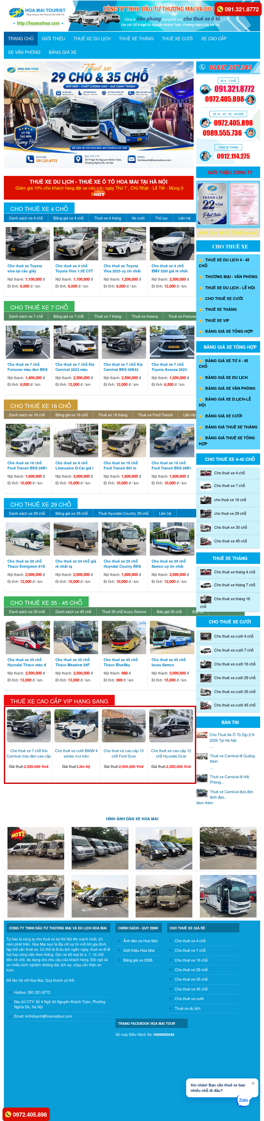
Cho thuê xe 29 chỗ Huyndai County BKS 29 (122, 566)
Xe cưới (138, 218)
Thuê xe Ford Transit (155, 414)
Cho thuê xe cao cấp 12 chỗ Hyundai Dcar (171, 753)
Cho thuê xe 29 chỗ (40, 504)
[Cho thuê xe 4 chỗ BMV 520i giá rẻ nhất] (172, 244)
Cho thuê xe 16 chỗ (40, 406)
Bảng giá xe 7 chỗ (68, 316)
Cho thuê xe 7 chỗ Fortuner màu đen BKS (27, 367)
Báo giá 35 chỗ (169, 611)
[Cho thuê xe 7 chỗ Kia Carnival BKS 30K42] (124, 342)
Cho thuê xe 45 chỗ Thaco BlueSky (121, 662)
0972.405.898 (30, 1114)
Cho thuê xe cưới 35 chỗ (234, 691)
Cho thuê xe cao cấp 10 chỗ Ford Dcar (124, 753)
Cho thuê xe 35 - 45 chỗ (46, 602)
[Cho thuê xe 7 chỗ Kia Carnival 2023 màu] (76, 342)
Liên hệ (184, 218)
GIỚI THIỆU (53, 38)
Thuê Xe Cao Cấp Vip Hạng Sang (59, 701)
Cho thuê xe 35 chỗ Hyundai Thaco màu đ (26, 662)
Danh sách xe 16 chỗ (27, 414)
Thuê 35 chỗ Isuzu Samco (124, 611)
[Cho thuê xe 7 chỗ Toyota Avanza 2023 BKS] (172, 342)
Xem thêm (204, 802)
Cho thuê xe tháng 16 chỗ (225, 602)
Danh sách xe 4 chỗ (26, 218)
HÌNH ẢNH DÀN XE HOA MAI (132, 819)
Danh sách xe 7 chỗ (26, 316)
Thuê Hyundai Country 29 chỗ (123, 513)
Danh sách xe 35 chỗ (27, 611)
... (232, 740)
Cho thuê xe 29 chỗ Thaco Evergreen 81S (26, 563)
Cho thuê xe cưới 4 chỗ (233, 636)
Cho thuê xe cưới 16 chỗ (234, 664)
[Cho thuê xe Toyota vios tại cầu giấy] (28, 244)
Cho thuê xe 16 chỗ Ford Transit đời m (121, 465)
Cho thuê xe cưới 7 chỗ (233, 650)
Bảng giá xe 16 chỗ (71, 414)
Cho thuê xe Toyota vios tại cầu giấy (24, 268)
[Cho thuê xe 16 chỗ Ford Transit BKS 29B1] (28, 440)
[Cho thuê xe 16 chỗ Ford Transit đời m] (124, 440)
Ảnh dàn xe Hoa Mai (140, 940)
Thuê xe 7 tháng (107, 316)
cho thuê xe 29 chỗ (230, 513)
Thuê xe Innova (145, 316)
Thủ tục (161, 218)
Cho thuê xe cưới (189, 998)
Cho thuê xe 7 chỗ (39, 307)
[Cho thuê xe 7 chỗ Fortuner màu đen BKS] (28, 342)
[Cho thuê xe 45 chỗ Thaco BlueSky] (124, 637)
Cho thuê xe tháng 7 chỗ (234, 584)
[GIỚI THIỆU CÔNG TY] (212, 204)
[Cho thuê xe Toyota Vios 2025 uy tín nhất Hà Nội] (124, 244)
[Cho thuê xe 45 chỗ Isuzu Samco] (172, 637)
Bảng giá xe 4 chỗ (68, 218)
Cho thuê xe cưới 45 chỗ (234, 705)
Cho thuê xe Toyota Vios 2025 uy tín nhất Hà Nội (122, 271)
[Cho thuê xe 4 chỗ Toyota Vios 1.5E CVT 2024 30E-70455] (76, 244)
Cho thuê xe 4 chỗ (39, 209)
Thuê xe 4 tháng (107, 218)
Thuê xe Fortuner (182, 316)
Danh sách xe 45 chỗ (73, 611)
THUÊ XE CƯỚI (177, 38)
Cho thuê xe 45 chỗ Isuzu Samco (169, 662)
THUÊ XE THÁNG (136, 38)
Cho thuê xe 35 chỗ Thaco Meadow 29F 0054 (72, 664)
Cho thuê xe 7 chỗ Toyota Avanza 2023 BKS (169, 369)
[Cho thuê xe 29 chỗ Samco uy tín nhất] (172, 539)
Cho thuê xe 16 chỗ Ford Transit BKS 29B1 (27, 465)
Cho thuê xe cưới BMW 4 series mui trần (76, 753)
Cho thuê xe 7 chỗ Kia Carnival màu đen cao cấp (29, 753)
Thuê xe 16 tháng (112, 414)
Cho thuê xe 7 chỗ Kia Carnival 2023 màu (74, 367)
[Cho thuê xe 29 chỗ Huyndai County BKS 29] (124, 539)
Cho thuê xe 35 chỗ (230, 527)
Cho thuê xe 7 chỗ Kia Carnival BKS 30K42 (123, 367)
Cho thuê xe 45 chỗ (230, 540)
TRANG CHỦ (21, 38)
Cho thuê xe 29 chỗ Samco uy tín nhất (169, 563)
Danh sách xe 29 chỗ (27, 513)
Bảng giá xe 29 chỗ (71, 513)
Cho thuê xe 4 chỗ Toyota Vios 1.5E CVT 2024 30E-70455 (74, 271)
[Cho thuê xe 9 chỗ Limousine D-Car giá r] (76, 440)
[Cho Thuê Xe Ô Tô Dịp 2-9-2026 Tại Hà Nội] (135, 114)
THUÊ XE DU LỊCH (92, 38)
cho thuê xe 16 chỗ (230, 499)
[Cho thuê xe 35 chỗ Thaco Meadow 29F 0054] (76, 637)
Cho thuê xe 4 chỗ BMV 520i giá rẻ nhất (170, 268)
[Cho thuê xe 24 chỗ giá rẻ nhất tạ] (76, 539)
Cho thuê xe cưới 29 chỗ (234, 677)
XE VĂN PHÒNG (24, 52)
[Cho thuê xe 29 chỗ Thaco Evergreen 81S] (28, 539)
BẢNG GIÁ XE (63, 52)
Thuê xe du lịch (187, 1008)
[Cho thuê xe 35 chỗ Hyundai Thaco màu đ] (28, 637)
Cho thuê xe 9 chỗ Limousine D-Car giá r (74, 465)
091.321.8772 (38, 992)
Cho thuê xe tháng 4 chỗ (234, 571)
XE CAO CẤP (214, 38)
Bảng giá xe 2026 (137, 960)
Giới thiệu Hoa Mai (138, 950)
